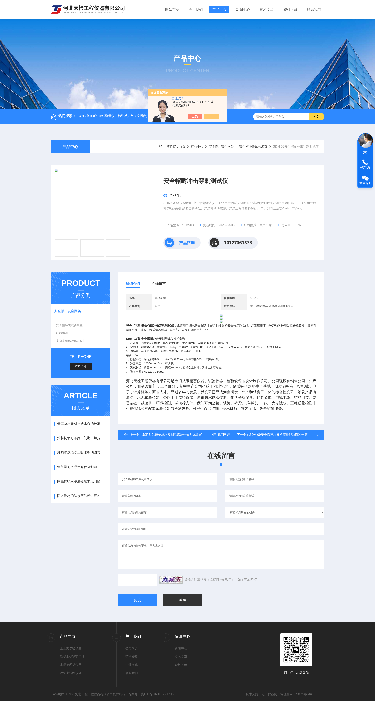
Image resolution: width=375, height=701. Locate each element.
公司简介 (131, 648)
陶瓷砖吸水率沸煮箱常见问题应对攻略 (82, 481)
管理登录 (286, 694)
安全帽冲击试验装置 (253, 146)
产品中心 (219, 10)
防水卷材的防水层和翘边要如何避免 (82, 496)
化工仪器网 (269, 694)
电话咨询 (365, 167)
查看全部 (81, 366)
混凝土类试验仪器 (72, 656)
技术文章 (267, 10)
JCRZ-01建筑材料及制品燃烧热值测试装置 (172, 434)
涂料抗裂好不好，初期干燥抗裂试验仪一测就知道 (82, 438)
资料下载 (290, 10)
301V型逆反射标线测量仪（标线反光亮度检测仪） (114, 116)
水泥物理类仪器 (71, 664)
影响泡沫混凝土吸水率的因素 (78, 452)
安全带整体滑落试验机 (71, 340)
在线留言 (159, 284)
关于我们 (196, 10)
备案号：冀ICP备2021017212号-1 (152, 694)
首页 (182, 146)
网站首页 (172, 10)
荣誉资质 (131, 656)
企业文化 (131, 664)
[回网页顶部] (365, 153)
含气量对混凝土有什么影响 (77, 467)
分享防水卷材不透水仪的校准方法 (82, 423)
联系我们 (314, 10)
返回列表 (224, 434)
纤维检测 (62, 333)
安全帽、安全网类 (221, 146)
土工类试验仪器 (71, 648)
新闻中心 (243, 10)
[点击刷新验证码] (171, 580)
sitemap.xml (304, 694)
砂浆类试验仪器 (71, 673)
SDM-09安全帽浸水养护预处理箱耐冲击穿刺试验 (283, 434)
